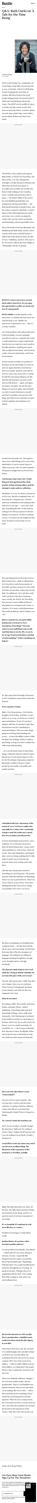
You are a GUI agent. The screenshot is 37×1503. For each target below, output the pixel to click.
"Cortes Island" (8, 1094)
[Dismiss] (33, 1484)
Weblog (10, 1390)
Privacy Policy (11, 1498)
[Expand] (27, 1484)
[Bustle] (7, 3)
